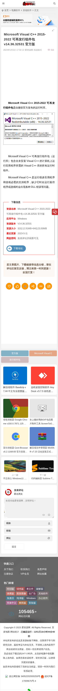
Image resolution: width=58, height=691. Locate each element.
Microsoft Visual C (43, 353)
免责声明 (42, 569)
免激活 (10, 598)
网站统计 (14, 632)
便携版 (10, 593)
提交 (14, 546)
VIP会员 (25, 573)
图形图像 (21, 593)
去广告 (32, 593)
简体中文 (11, 602)
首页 (6, 10)
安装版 (32, 602)
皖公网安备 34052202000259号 (24, 676)
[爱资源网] (29, 3)
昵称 (8, 523)
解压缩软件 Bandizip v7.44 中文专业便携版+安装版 (14, 391)
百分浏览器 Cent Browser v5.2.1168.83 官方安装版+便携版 (15, 452)
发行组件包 (14, 359)
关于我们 (8, 569)
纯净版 (20, 598)
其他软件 (27, 10)
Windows (31, 598)
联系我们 (25, 569)
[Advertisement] (29, 76)
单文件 (29, 588)
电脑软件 (15, 10)
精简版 (22, 602)
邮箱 (8, 531)
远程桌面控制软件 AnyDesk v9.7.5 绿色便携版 (42, 391)
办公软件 (43, 598)
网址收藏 (42, 573)
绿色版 (20, 588)
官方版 (15, 353)
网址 (8, 538)
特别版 (10, 588)
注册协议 (8, 573)
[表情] (49, 515)
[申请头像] (51, 491)
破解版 (39, 588)
